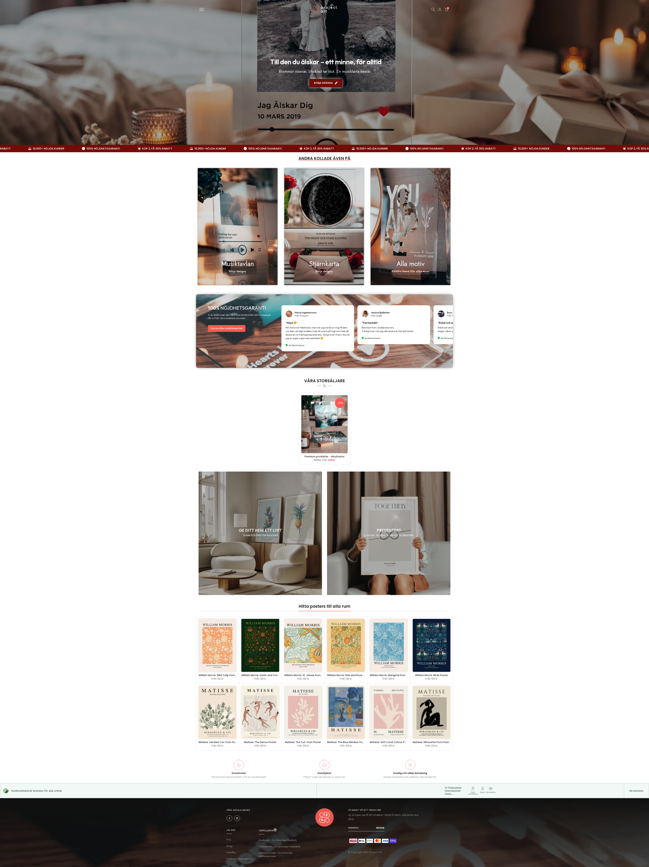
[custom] (229, 818)
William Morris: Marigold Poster (389, 675)
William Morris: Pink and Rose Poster (349, 675)
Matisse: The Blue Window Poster (347, 742)
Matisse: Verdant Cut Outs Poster (219, 742)
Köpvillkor (231, 852)
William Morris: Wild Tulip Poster (218, 675)
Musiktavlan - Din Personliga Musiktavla (278, 840)
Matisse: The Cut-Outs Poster (303, 742)
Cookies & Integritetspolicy (239, 858)
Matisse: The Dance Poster (260, 742)
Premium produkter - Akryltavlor (325, 456)
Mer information (636, 790)
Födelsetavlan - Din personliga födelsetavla (279, 846)
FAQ (228, 839)
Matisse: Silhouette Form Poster (432, 742)
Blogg (229, 846)
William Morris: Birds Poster (431, 675)
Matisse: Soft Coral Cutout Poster (390, 742)
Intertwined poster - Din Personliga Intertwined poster (275, 854)
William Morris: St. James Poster (303, 675)
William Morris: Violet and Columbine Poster (268, 675)
